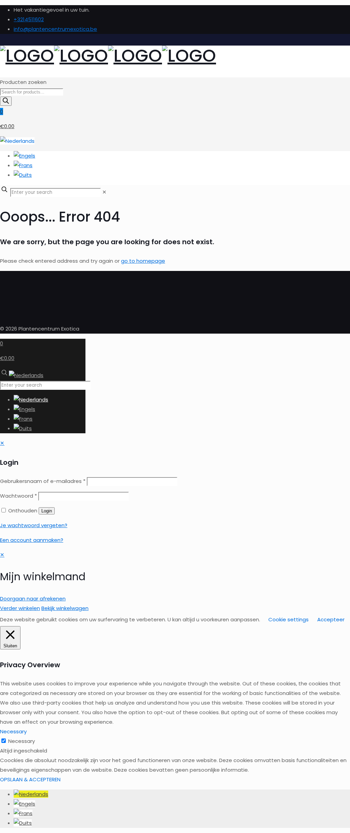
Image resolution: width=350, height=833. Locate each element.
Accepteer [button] (331, 619)
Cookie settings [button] (288, 619)
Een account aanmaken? (31, 540)
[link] (104, 192)
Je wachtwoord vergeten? (33, 525)
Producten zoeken (23, 82)
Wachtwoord (18, 495)
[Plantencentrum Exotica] (108, 56)
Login (46, 510)
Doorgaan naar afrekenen (33, 598)
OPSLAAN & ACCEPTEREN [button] (30, 779)
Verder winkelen (20, 608)
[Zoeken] (6, 101)
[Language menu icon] (17, 141)
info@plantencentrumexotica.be (55, 29)
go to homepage (143, 260)
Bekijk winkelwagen (65, 608)
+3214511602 (29, 19)
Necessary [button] (13, 731)
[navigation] (175, 581)
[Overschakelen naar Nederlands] (31, 794)
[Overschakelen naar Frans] (23, 813)
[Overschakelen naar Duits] (23, 822)
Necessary (21, 741)
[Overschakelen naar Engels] (24, 803)
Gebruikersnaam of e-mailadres (42, 481)
